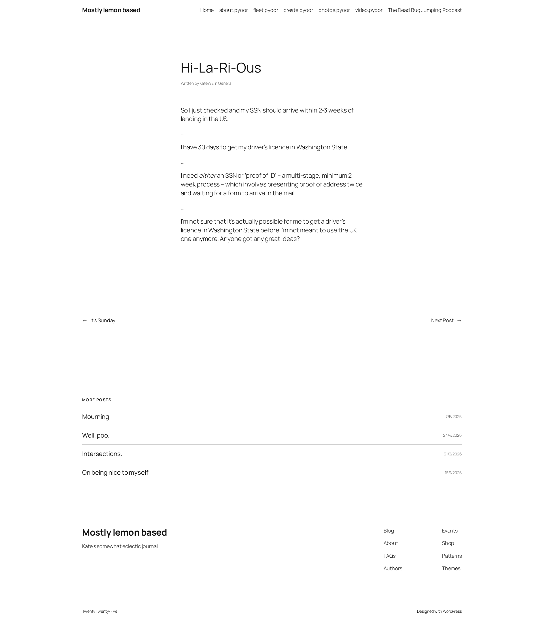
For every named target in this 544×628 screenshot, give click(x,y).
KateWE (206, 83)
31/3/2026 (453, 454)
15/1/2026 (453, 472)
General (225, 83)
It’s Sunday (102, 320)
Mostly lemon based (111, 10)
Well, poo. (96, 435)
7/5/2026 (454, 416)
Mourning (95, 416)
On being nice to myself (115, 472)
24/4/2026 (452, 435)
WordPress (452, 611)
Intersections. (102, 453)
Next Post (442, 320)
